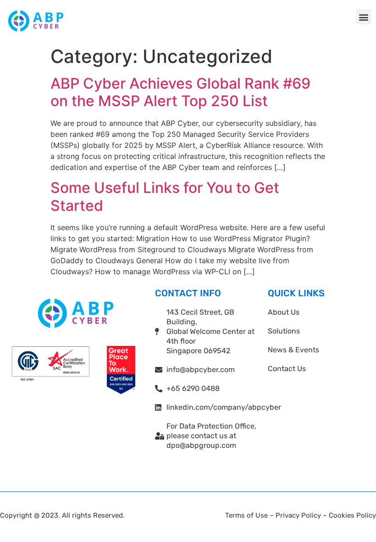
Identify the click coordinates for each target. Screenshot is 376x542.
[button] (363, 16)
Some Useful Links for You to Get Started (164, 196)
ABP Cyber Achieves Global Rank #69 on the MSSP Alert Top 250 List (180, 92)
